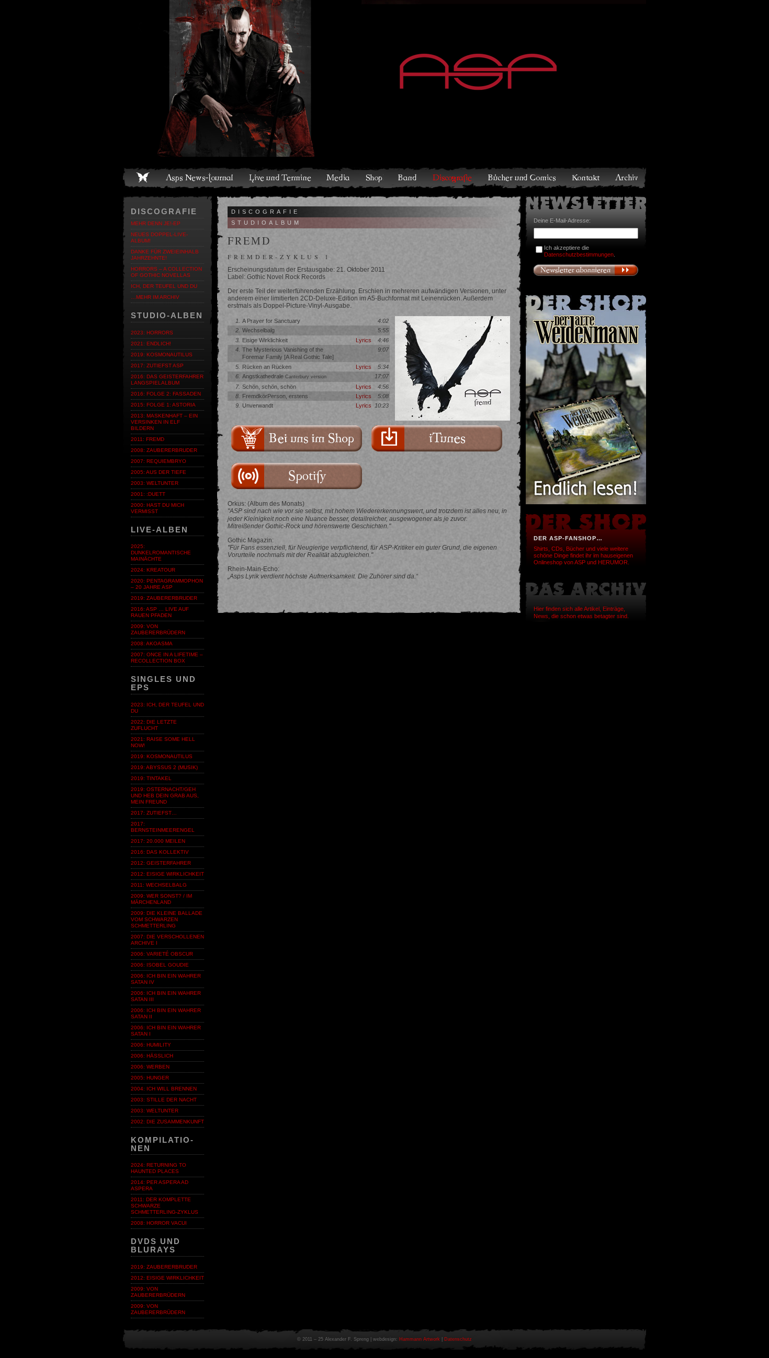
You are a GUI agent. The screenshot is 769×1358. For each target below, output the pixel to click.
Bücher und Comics (522, 177)
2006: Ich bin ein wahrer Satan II (166, 1013)
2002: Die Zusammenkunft (167, 1121)
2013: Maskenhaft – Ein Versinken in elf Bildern (164, 422)
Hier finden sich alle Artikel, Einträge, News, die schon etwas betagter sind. (581, 612)
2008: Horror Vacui (159, 1223)
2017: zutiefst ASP (157, 365)
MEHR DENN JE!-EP (155, 223)
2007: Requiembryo (158, 461)
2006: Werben (150, 1067)
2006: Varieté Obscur (162, 954)
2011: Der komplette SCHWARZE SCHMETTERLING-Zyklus (164, 1206)
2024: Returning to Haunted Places (158, 1168)
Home (142, 177)
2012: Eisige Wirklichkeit (167, 874)
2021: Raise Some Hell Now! (163, 742)
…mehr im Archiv (155, 297)
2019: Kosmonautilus (162, 354)
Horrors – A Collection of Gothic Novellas (166, 272)
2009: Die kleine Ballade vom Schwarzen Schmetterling (166, 919)
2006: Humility (151, 1045)
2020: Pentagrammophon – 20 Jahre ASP (167, 584)
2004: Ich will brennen (164, 1089)
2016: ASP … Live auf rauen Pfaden (160, 612)
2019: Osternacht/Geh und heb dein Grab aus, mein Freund (165, 795)
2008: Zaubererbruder (164, 450)
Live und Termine (280, 177)
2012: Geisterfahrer (161, 863)
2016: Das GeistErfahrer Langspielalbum (167, 380)
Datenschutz (458, 1339)
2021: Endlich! (151, 343)
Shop (374, 177)
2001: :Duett (148, 494)
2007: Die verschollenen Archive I (167, 940)
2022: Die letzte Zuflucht (154, 725)
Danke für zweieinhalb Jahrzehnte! (165, 255)
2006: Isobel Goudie (160, 965)
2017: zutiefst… (154, 813)
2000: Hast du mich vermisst (157, 508)
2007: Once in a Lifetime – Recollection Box (167, 658)
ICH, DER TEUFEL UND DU (164, 286)
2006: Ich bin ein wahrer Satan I (166, 1031)
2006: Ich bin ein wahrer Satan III (166, 996)
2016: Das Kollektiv (160, 852)
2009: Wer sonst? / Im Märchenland (161, 899)
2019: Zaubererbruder (164, 598)
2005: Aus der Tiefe (158, 472)
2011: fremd (147, 439)
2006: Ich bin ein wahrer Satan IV (166, 979)
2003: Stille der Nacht (164, 1099)
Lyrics (363, 340)
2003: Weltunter (154, 483)
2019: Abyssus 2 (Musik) (164, 767)
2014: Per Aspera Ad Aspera (159, 1185)
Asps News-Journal (200, 177)
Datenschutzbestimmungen (579, 254)
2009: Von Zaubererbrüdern (158, 629)
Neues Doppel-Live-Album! (159, 237)
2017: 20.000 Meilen (158, 841)
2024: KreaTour (153, 570)
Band (408, 177)
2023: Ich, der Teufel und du (167, 708)
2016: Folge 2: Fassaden (166, 394)
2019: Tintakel (151, 778)
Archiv (627, 177)
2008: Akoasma (152, 643)
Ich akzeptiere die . (579, 251)
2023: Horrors (152, 332)
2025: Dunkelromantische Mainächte (161, 552)
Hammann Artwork (419, 1339)
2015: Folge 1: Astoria (163, 405)
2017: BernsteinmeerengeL (163, 827)
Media (338, 177)
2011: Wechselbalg (159, 885)
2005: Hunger (150, 1078)
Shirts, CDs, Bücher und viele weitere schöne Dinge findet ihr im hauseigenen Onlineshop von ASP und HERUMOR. (583, 555)
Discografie (453, 177)
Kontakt (586, 177)
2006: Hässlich (152, 1056)
